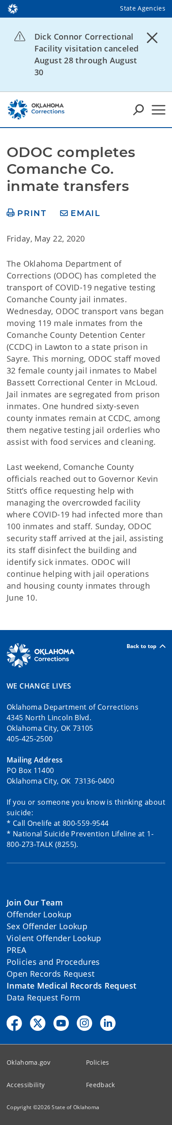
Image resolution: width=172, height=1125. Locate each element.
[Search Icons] (138, 109)
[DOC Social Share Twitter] (37, 1023)
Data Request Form (43, 997)
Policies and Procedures (53, 961)
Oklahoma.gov (28, 1062)
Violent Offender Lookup (54, 938)
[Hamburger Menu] (158, 110)
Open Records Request (51, 973)
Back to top (142, 646)
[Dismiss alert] (152, 37)
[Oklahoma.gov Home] (13, 8)
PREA (16, 950)
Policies (97, 1062)
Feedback (100, 1085)
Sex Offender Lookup (47, 926)
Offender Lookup (39, 914)
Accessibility (26, 1085)
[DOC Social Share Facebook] (14, 1023)
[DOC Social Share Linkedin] (108, 1023)
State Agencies (142, 8)
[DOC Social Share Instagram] (84, 1023)
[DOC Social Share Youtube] (61, 1023)
